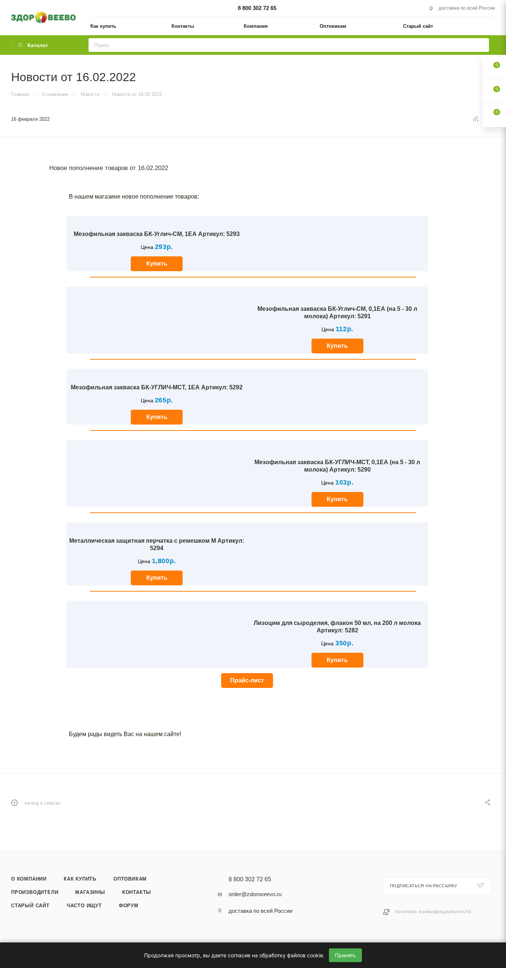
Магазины (90, 892)
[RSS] (475, 119)
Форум (129, 905)
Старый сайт (30, 905)
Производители (34, 892)
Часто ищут (84, 905)
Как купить (80, 879)
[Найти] (481, 45)
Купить (156, 263)
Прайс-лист (247, 680)
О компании (29, 879)
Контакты (136, 892)
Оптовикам (130, 879)
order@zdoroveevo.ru (255, 894)
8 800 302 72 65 (257, 8)
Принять (345, 955)
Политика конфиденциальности (433, 912)
